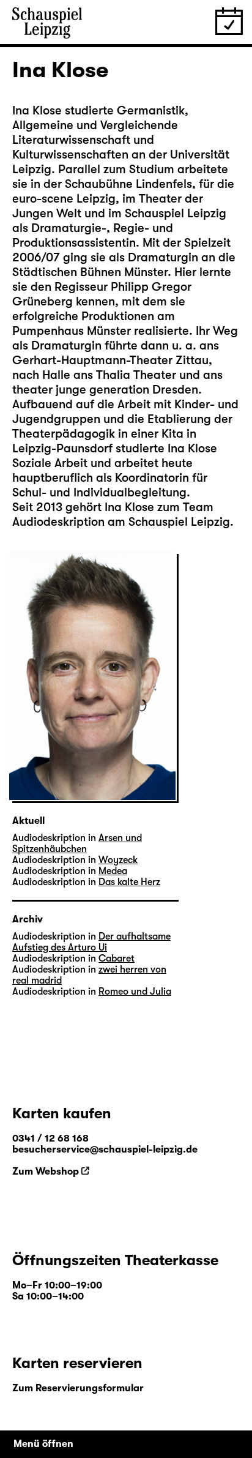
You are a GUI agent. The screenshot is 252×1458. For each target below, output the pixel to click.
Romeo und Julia (134, 991)
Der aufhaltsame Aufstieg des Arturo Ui (91, 942)
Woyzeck (118, 859)
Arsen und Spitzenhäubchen (77, 843)
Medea (112, 871)
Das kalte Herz (129, 882)
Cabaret (116, 958)
